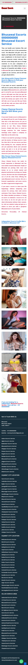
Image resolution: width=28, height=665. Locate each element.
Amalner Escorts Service (9, 466)
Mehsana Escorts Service (9, 539)
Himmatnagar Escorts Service (10, 585)
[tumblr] (7, 664)
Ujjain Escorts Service (8, 441)
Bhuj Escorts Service (7, 496)
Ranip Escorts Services (8, 635)
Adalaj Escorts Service (8, 554)
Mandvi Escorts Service (8, 580)
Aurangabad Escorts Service (10, 590)
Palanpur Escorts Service (9, 519)
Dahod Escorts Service (8, 557)
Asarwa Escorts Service (8, 620)
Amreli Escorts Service (8, 560)
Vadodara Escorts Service (9, 481)
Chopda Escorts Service (8, 648)
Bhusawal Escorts (21, 2)
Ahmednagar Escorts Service (10, 469)
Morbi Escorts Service (8, 542)
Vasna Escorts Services (8, 643)
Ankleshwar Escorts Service (10, 552)
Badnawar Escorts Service (9, 443)
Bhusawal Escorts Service (9, 446)
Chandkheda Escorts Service (10, 615)
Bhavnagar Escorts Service (9, 491)
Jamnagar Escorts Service (9, 489)
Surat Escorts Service (8, 479)
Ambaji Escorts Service (8, 547)
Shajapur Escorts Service (9, 448)
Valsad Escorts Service (8, 522)
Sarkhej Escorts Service (8, 628)
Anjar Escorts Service (8, 582)
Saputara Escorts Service (9, 509)
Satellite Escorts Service (9, 625)
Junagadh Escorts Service (9, 486)
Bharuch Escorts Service (9, 499)
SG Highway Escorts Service (10, 610)
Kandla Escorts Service (8, 575)
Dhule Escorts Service (8, 471)
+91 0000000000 (7, 2)
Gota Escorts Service (8, 613)
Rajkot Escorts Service (8, 484)
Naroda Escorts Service (8, 605)
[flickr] (9, 664)
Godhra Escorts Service (8, 527)
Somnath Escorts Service (9, 570)
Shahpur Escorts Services (9, 638)
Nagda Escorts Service (8, 454)
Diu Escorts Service (7, 577)
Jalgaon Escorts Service (8, 461)
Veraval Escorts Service (8, 501)
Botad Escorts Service (8, 565)
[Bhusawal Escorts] (14, 235)
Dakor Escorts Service (8, 562)
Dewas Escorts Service (8, 451)
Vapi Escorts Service (7, 549)
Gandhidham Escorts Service (10, 506)
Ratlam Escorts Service (8, 456)
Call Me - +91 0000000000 (9, 430)
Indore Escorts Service (8, 438)
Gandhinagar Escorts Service (10, 494)
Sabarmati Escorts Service (9, 597)
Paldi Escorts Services (8, 630)
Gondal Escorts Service (8, 514)
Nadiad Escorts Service (8, 524)
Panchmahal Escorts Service (10, 587)
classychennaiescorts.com (9, 660)
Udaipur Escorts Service (9, 532)
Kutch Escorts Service (8, 567)
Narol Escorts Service (8, 607)
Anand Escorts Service (8, 504)
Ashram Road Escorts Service (10, 623)
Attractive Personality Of (12, 212)
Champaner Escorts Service (10, 512)
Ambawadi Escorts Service (9, 618)
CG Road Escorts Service (9, 600)
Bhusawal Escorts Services (9, 633)
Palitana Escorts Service (9, 544)
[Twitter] (5, 664)
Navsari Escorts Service (8, 517)
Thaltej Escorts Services (9, 640)
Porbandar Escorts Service (9, 572)
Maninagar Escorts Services (10, 646)
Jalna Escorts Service (8, 529)
